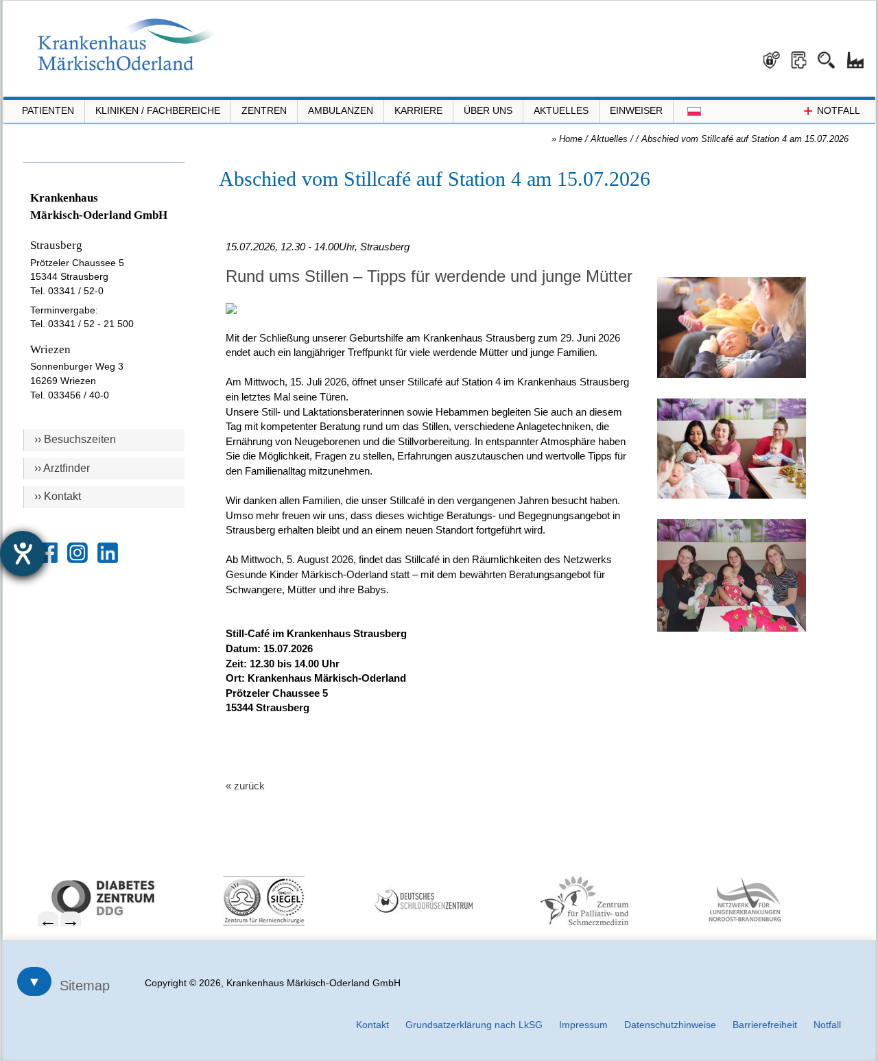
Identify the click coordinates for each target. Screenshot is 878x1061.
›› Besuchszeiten (75, 439)
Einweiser (636, 110)
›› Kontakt (57, 496)
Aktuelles (561, 110)
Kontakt (372, 1024)
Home (570, 139)
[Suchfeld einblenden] (831, 55)
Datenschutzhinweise (670, 1024)
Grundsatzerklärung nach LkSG (474, 1024)
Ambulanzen (340, 110)
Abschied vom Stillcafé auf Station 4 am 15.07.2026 (745, 139)
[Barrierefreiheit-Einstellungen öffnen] (22, 553)
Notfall (827, 1024)
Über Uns (488, 110)
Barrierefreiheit (765, 1024)
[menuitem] (124, 897)
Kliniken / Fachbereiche (157, 110)
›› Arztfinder (62, 468)
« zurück (245, 785)
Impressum (583, 1024)
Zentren (264, 110)
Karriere (418, 110)
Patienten (48, 110)
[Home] (126, 44)
